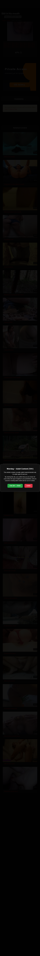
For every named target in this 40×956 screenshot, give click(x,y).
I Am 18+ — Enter (15, 485)
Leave (28, 485)
